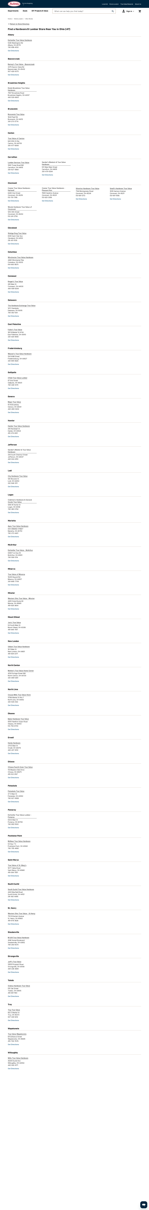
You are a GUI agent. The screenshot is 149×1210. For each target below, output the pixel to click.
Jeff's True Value (14, 962)
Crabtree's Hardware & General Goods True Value (20, 501)
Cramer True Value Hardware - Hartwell (19, 189)
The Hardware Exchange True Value (21, 305)
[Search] (113, 11)
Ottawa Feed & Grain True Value (20, 767)
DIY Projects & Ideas (40, 11)
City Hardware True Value (17, 476)
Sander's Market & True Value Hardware (19, 451)
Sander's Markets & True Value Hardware (54, 163)
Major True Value (14, 402)
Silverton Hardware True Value (87, 188)
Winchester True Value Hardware (20, 257)
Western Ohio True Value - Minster (21, 598)
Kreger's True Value (15, 281)
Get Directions (13, 51)
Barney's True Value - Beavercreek (21, 64)
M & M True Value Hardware (18, 938)
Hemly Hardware (14, 743)
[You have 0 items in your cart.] (139, 11)
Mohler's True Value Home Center (21, 671)
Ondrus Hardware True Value (19, 986)
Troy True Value (14, 1010)
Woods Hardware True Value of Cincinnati (20, 208)
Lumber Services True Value (18, 162)
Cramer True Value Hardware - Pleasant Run (53, 189)
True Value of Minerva (16, 574)
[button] (128, 11)
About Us (138, 4)
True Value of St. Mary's (17, 865)
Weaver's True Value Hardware (20, 354)
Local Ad (105, 4)
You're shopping (27, 3)
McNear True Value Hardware (19, 841)
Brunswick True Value (16, 114)
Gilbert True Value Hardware (19, 647)
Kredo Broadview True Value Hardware (19, 89)
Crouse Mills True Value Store (19, 695)
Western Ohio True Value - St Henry (21, 913)
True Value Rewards (126, 4)
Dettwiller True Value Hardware (20, 40)
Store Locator (114, 4)
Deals (25, 11)
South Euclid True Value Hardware (21, 889)
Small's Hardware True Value (121, 188)
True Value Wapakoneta (17, 1034)
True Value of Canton (16, 138)
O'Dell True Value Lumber (17, 378)
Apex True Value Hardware (18, 526)
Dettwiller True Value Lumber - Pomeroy (19, 816)
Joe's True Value (14, 622)
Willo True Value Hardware (18, 1058)
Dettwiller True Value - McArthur (20, 550)
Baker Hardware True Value (18, 719)
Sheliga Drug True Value (17, 233)
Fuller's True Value (15, 330)
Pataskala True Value (16, 791)
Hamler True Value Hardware (19, 426)
